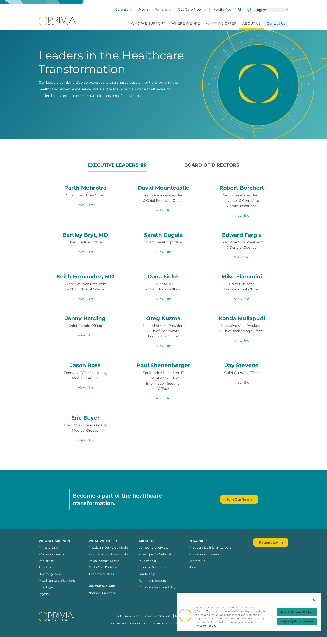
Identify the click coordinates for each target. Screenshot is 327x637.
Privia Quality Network (155, 554)
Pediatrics (46, 561)
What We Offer (221, 23)
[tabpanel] (163, 311)
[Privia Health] (57, 21)
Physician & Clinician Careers (209, 547)
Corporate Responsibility (157, 587)
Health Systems (51, 574)
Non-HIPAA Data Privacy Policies (130, 623)
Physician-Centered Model (109, 547)
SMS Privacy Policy (128, 615)
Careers (121, 9)
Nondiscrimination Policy (156, 615)
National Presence (102, 593)
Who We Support (148, 23)
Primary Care (48, 547)
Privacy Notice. (206, 625)
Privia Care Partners (103, 567)
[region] (249, 612)
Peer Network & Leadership (109, 554)
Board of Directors (152, 580)
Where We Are (185, 23)
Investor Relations (152, 567)
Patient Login (271, 542)
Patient (161, 9)
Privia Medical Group (104, 561)
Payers (44, 594)
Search (238, 9)
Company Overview (153, 547)
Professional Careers (203, 554)
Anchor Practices (101, 574)
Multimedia (147, 561)
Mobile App (222, 9)
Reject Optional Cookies (297, 621)
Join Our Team (239, 499)
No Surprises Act (162, 623)
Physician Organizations (57, 580)
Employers (47, 587)
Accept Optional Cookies (297, 612)
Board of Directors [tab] (211, 165)
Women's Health (51, 554)
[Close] (314, 600)
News (144, 9)
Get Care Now (190, 9)
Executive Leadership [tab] (117, 165)
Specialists (46, 567)
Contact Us (276, 23)
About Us (251, 23)
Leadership (147, 574)
